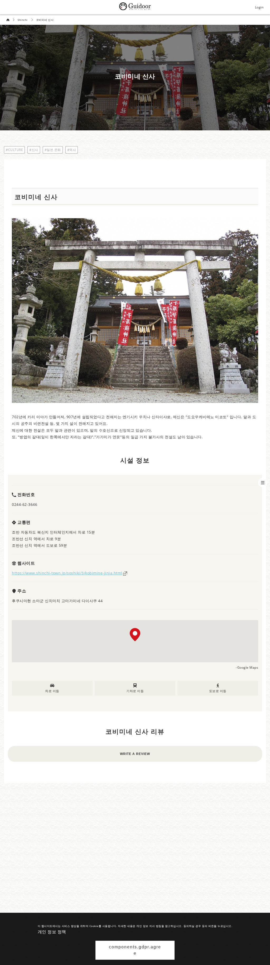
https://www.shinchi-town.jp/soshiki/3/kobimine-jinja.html (67, 573)
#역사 (71, 150)
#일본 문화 (53, 150)
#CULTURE (14, 150)
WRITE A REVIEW (135, 754)
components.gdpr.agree (135, 950)
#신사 (33, 150)
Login (259, 7)
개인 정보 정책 (52, 932)
